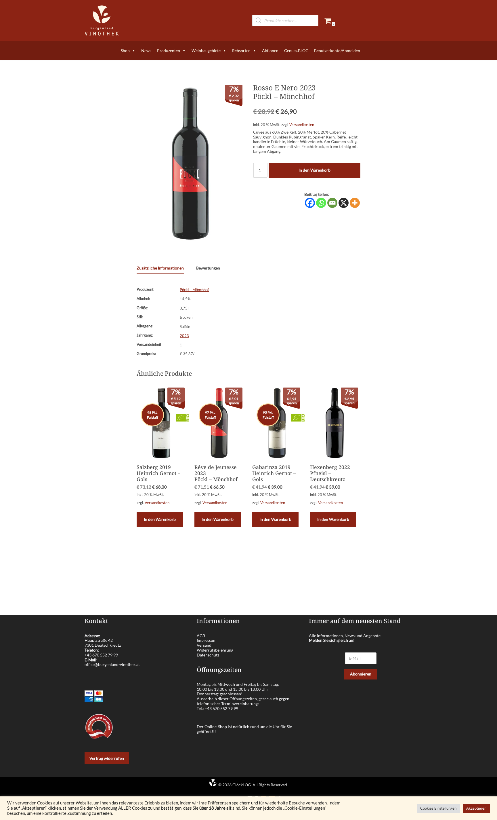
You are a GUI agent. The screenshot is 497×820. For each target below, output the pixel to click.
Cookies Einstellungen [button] (438, 808)
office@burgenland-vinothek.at (112, 664)
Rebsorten (241, 50)
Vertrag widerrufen (106, 758)
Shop (125, 50)
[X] (344, 203)
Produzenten (168, 50)
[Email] (332, 203)
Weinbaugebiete (206, 50)
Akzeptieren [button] (476, 808)
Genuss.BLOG (296, 50)
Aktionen (270, 50)
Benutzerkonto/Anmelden (337, 50)
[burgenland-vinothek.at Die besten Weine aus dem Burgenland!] (102, 20)
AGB (201, 635)
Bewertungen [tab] (208, 267)
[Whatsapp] (321, 203)
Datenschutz (208, 654)
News (146, 50)
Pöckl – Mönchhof (194, 290)
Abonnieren (360, 673)
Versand (204, 645)
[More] (355, 203)
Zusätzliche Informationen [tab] (160, 267)
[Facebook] (310, 203)
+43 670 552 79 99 (101, 654)
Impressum (207, 640)
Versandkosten (301, 125)
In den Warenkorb (314, 170)
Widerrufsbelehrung (215, 650)
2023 (184, 336)
